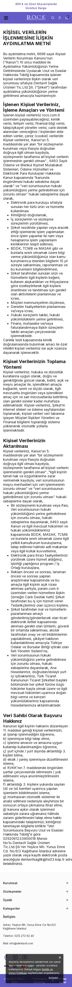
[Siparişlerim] (59, 17)
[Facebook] (5, 957)
